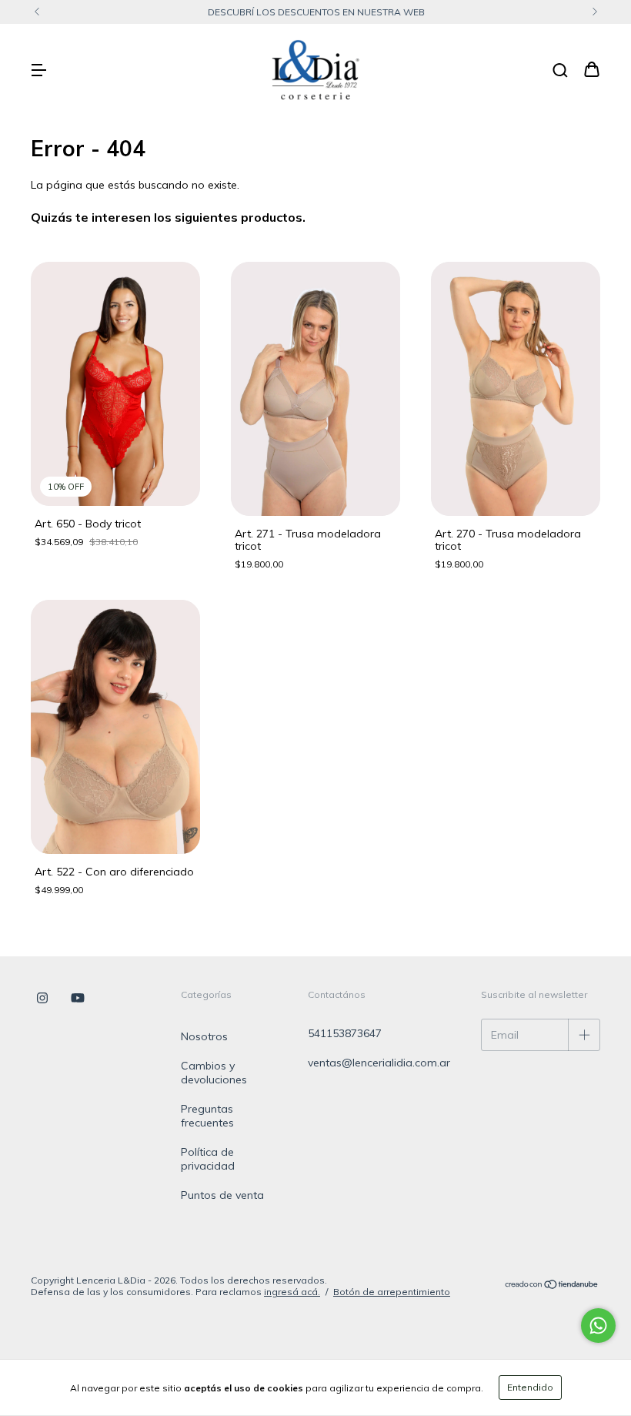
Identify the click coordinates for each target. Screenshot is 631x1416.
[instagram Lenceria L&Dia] (42, 998)
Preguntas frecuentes (207, 1116)
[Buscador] (560, 71)
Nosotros (204, 1036)
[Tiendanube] (552, 1286)
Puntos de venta (222, 1195)
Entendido (530, 1387)
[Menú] (38, 71)
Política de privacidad (208, 1159)
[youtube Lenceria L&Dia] (77, 998)
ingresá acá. (292, 1291)
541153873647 (345, 1033)
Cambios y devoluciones (214, 1072)
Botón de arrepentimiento (391, 1291)
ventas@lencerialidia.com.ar (379, 1063)
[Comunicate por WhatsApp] (598, 1325)
